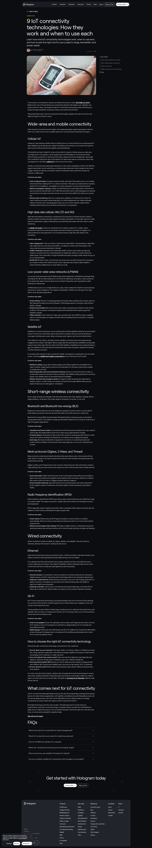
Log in (101, 4)
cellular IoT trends (36, 228)
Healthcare (81, 810)
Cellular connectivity (65, 818)
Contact (110, 815)
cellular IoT (50, 162)
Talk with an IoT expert (35, 716)
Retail (79, 807)
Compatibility (63, 840)
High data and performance (67, 826)
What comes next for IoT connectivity (111, 69)
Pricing (89, 4)
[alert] (17, 840)
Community (94, 826)
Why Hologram (95, 832)
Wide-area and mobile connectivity (110, 60)
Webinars (93, 812)
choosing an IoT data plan (75, 678)
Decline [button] (16, 843)
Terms (25, 829)
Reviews (93, 835)
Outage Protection (65, 810)
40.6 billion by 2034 (83, 103)
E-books (93, 815)
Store (95, 4)
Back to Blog (34, 11)
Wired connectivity (106, 66)
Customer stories (95, 807)
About (110, 807)
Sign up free (109, 4)
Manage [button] (9, 843)
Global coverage (64, 821)
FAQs (102, 72)
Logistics (80, 815)
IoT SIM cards (63, 807)
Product (54, 4)
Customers (71, 4)
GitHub (92, 829)
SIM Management (64, 812)
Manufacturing (82, 829)
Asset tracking (82, 832)
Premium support (64, 815)
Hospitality (81, 812)
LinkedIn (120, 812)
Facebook (121, 810)
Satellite (62, 832)
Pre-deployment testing (66, 829)
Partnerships (111, 812)
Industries (62, 4)
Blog (92, 810)
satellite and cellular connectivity (51, 356)
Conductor (63, 824)
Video (79, 835)
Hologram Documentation (98, 824)
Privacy (26, 831)
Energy (80, 826)
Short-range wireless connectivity (110, 63)
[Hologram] (28, 4)
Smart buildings (82, 821)
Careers (110, 810)
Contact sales (121, 4)
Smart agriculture (82, 818)
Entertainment (82, 824)
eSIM (61, 835)
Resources (81, 4)
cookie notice (22, 838)
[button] (31, 836)
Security (93, 821)
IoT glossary (94, 818)
